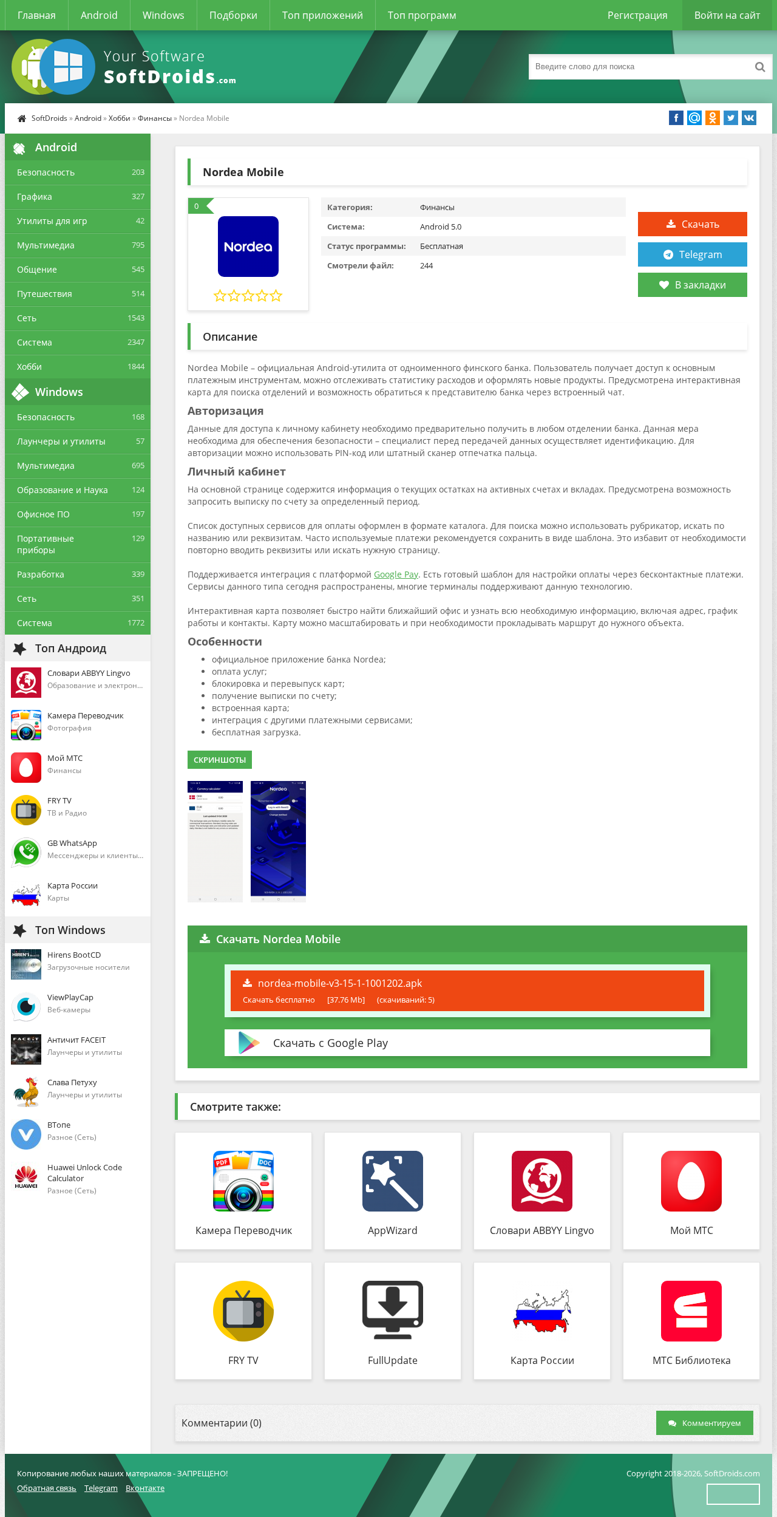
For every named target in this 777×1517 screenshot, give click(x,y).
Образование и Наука (62, 490)
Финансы (155, 118)
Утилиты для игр (52, 221)
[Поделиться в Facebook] (676, 118)
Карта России (542, 1360)
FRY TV (243, 1360)
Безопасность (46, 172)
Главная (37, 15)
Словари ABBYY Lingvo (542, 1230)
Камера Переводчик (243, 1230)
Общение (37, 269)
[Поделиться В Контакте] (749, 118)
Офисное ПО (43, 514)
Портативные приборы (45, 544)
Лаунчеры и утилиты (61, 441)
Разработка (40, 574)
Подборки (233, 15)
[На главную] (126, 66)
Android (99, 15)
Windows (164, 15)
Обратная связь (46, 1487)
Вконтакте (145, 1487)
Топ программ (422, 15)
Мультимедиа (46, 245)
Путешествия (44, 293)
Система (34, 342)
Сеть (26, 318)
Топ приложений (322, 15)
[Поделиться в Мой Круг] (694, 118)
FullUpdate (393, 1360)
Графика (34, 196)
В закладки (700, 284)
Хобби (120, 118)
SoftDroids (49, 118)
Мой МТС (691, 1230)
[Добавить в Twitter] (731, 118)
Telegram (700, 254)
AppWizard (393, 1230)
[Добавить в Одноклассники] (712, 118)
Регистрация (638, 15)
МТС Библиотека (692, 1360)
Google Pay (396, 574)
